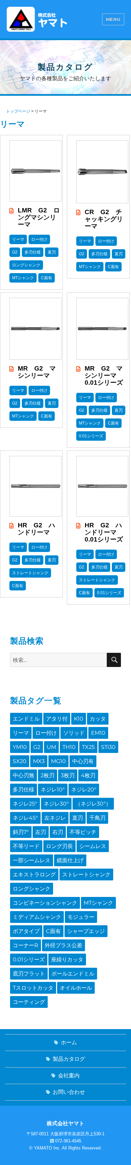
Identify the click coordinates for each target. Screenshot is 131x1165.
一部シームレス (31, 860)
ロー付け (46, 733)
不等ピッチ (83, 832)
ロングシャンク (31, 888)
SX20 (20, 761)
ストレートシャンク (86, 874)
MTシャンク (98, 903)
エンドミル (26, 719)
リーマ (21, 733)
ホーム (69, 1042)
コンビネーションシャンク (45, 903)
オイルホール (76, 988)
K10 (78, 719)
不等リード (26, 846)
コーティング (29, 1002)
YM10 (20, 747)
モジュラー (81, 917)
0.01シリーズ (29, 959)
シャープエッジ (86, 931)
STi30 (108, 747)
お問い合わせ (69, 1092)
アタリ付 (57, 719)
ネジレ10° (53, 789)
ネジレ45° (25, 818)
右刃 (57, 832)
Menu (113, 19)
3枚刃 (68, 775)
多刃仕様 (23, 789)
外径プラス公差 (63, 945)
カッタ (98, 719)
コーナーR (25, 945)
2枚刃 (47, 775)
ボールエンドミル (72, 973)
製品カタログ (69, 1059)
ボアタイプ (26, 931)
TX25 (88, 747)
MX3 (39, 761)
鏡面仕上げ (70, 860)
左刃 (40, 832)
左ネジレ (55, 818)
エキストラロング (34, 874)
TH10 (69, 747)
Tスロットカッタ (33, 988)
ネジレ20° (83, 789)
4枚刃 (88, 775)
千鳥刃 (97, 818)
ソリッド (74, 733)
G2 (36, 747)
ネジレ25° (25, 803)
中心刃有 (83, 761)
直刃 (77, 818)
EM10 (98, 733)
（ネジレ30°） (93, 803)
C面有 (53, 931)
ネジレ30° (56, 803)
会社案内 (69, 1075)
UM (51, 747)
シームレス (92, 846)
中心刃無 (23, 775)
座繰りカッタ (67, 959)
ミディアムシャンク (37, 917)
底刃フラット (29, 973)
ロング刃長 (59, 846)
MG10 (58, 761)
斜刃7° (21, 832)
